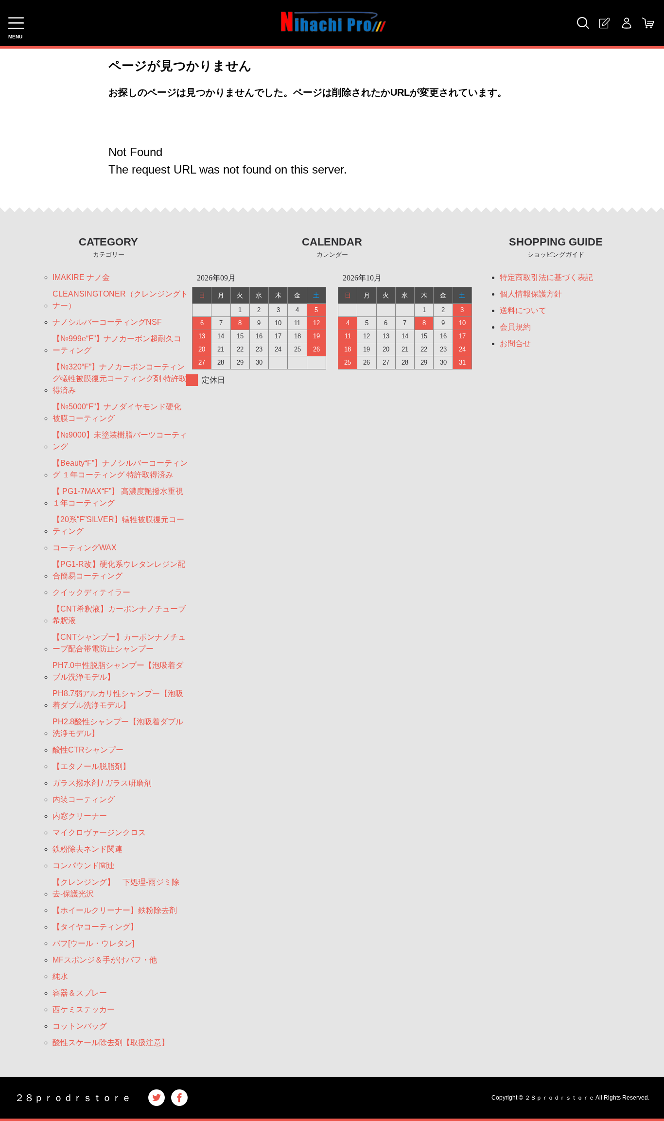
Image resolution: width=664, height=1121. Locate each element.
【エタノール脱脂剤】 (91, 766)
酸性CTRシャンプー (87, 750)
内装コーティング (83, 799)
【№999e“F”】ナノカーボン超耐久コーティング (116, 344)
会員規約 (515, 327)
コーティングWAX (84, 547)
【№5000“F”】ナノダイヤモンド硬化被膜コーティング (116, 412)
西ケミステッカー (83, 1009)
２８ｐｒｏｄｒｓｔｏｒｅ (73, 1097)
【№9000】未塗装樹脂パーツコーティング (119, 441)
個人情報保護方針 (531, 294)
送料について (523, 310)
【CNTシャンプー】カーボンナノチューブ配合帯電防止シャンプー (119, 643)
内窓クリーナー (79, 816)
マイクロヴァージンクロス (103, 832)
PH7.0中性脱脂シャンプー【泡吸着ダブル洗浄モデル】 (117, 671)
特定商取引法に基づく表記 (546, 277)
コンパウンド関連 (83, 865)
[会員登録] (604, 23)
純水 (60, 976)
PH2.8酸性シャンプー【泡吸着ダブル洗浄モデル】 (117, 727)
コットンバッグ (79, 1026)
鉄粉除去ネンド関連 (87, 849)
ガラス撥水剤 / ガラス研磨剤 (102, 783)
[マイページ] (626, 23)
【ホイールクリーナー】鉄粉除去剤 (114, 910)
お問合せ (515, 343)
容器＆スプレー (79, 993)
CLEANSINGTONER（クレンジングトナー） (120, 300)
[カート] (648, 23)
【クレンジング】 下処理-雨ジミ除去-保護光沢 (115, 888)
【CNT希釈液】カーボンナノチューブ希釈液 (119, 615)
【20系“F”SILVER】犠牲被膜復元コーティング (118, 525)
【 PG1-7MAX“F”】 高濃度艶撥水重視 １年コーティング (117, 497)
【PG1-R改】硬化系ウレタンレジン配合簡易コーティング (118, 570)
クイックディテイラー (91, 592)
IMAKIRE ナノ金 (81, 277)
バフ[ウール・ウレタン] (93, 943)
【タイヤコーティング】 (95, 927)
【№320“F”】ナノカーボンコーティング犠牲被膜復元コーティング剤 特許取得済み (119, 378)
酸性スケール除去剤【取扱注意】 (110, 1042)
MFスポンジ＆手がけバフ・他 (104, 960)
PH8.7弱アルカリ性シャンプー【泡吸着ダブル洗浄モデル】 (117, 699)
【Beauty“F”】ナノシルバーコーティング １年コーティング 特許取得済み (120, 469)
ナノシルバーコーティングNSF (107, 322)
